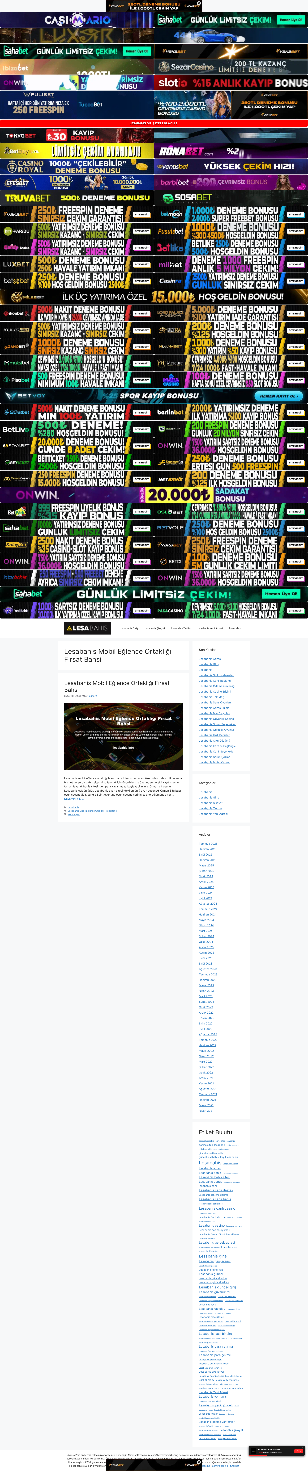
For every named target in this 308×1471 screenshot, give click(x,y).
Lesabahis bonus (210, 1181)
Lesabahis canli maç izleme (213, 1194)
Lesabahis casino (212, 1225)
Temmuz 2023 (208, 974)
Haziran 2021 (207, 1099)
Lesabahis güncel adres (213, 1278)
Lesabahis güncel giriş (218, 1287)
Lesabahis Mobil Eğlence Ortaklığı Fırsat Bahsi (92, 810)
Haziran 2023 (207, 980)
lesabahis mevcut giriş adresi (211, 1322)
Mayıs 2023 (206, 985)
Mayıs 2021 (206, 1105)
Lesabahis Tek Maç (211, 697)
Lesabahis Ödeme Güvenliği (217, 686)
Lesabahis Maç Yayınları (214, 713)
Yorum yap (74, 814)
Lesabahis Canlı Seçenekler (217, 751)
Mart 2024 (206, 930)
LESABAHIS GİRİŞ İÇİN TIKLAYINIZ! (154, 123)
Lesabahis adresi (210, 1168)
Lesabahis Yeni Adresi (210, 628)
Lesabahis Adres (230, 1163)
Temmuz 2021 (208, 1094)
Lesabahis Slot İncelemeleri (216, 675)
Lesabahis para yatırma (216, 1346)
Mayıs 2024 (206, 920)
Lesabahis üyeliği (222, 1426)
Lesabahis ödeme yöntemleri (217, 1421)
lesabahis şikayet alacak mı (210, 1435)
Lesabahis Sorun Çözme (214, 757)
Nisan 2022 (206, 1056)
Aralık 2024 (206, 881)
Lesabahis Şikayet (155, 628)
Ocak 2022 (206, 1072)
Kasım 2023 (206, 952)
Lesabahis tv (206, 1379)
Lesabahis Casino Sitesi (212, 1234)
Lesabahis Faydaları (207, 1238)
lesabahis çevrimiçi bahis (209, 1418)
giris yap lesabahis (221, 1149)
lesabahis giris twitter (208, 1251)
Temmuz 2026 (208, 843)
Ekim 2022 (205, 1023)
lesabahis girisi (229, 1247)
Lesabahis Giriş (129, 628)
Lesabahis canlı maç (207, 1213)
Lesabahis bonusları (232, 1182)
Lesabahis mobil (233, 1321)
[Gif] (154, 297)
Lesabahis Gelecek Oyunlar (216, 729)
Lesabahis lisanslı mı (207, 1313)
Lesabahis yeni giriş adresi (210, 1401)
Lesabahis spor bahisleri (211, 1376)
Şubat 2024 (206, 936)
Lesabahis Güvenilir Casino (216, 718)
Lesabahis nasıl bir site (215, 1334)
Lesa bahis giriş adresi (208, 1266)
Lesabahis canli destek (216, 1190)
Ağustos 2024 (208, 903)
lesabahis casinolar (234, 1226)
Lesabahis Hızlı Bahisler (214, 735)
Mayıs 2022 (206, 1050)
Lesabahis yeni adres (232, 1388)
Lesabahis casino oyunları (214, 1230)
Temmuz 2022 (208, 1039)
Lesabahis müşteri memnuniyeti (212, 1330)
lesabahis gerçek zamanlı (209, 1247)
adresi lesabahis (206, 1141)
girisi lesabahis (233, 1145)
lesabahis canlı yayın (207, 1221)
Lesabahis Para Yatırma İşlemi (211, 1351)
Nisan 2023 (206, 990)
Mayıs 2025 (206, 865)
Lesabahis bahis (210, 1172)
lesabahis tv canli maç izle (211, 1384)
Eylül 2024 (205, 898)
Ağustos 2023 (208, 969)
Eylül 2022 (205, 1029)
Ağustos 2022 (208, 1034)
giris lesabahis (205, 1149)
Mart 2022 (205, 1061)
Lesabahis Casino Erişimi (215, 691)
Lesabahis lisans (233, 1309)
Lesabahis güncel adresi (214, 1282)
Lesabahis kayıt (207, 1304)
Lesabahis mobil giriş (207, 1326)
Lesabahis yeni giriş (213, 1396)
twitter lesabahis (207, 1438)
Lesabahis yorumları (222, 1410)
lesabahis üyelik (206, 1426)
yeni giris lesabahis (227, 1438)
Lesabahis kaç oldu (212, 1308)
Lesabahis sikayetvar (211, 1371)
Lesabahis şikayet (231, 1430)
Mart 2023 (206, 996)
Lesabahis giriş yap (211, 1269)
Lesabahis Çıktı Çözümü (214, 740)
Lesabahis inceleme (234, 1300)
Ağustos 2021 (208, 1089)
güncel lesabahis (209, 1157)
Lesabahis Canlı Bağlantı (215, 680)
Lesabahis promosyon (210, 1359)
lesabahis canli (208, 1185)
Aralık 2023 (206, 947)
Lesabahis (235, 628)
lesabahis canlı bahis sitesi (211, 1204)
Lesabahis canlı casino (217, 1208)
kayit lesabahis (229, 1157)
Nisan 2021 (206, 1110)
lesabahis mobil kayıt (226, 1326)
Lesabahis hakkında (227, 1296)
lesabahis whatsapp (209, 1388)
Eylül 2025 (205, 854)
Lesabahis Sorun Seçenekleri (217, 724)
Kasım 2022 (206, 1018)
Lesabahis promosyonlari (210, 1368)
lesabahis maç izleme (211, 1317)
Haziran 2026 (207, 849)
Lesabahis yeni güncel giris (219, 1405)
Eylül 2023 (205, 963)
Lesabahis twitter (208, 1413)
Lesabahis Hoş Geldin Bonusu (211, 1301)
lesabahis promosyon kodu (213, 1363)
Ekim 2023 (206, 958)
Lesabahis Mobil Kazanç (214, 762)
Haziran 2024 (207, 914)
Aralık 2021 (206, 1078)
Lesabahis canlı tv (234, 1217)
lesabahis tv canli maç (227, 1380)
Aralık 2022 (206, 1012)
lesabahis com (232, 1234)
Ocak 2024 (206, 941)
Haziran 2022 (207, 1045)
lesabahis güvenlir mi (207, 1297)
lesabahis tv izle (231, 1384)
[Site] (77, 214)
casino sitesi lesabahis (212, 1144)
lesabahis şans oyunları (208, 1430)
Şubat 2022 (206, 1067)
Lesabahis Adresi (210, 658)
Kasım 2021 (206, 1083)
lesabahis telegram (234, 1376)
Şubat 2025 (206, 871)
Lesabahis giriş (213, 1256)
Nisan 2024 (206, 925)
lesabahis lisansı (224, 1313)
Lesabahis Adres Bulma (214, 708)
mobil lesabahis (229, 1435)
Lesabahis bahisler (230, 1173)
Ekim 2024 (206, 892)
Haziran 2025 (207, 860)
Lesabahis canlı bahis (215, 1199)
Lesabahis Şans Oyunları (215, 702)
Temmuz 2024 (208, 909)
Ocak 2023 (206, 1007)
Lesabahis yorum (206, 1410)
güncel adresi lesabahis (211, 1153)
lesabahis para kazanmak (232, 1338)
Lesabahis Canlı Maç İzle (212, 1217)
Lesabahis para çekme (215, 1355)
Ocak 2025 (206, 876)
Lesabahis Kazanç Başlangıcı (217, 746)
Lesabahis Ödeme (226, 1414)
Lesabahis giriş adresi (215, 1261)
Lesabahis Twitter (181, 628)
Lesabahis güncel (211, 1274)
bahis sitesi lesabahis (225, 1141)
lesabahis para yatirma (208, 1342)
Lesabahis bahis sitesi (214, 1177)
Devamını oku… (74, 798)
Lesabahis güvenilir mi (214, 1292)
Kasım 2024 (206, 887)
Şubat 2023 (206, 1001)
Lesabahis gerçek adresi (217, 1242)
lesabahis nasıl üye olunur (209, 1338)
